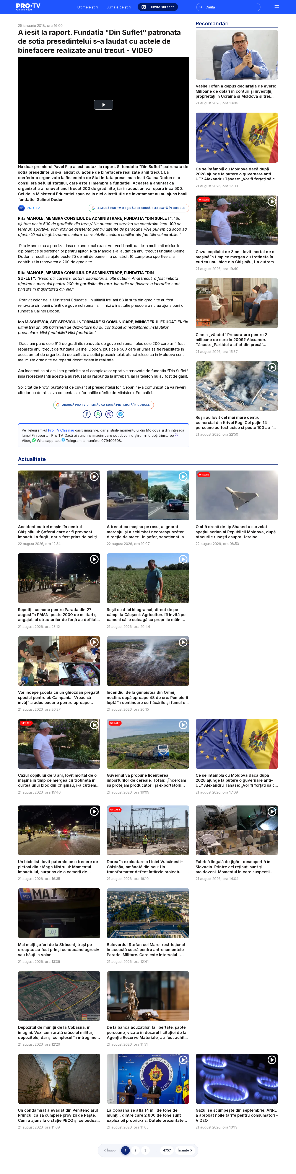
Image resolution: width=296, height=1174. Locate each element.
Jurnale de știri (118, 7)
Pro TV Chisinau (61, 430)
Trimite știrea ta (161, 7)
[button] (87, 414)
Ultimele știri (87, 7)
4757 (167, 1150)
